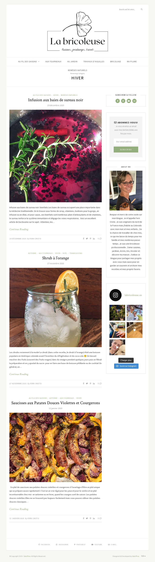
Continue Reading (18, 229)
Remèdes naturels (77, 70)
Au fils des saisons (42, 95)
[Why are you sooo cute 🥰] (134, 330)
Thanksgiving (76, 253)
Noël (65, 253)
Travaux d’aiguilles (93, 61)
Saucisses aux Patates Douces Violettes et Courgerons (55, 403)
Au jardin (72, 61)
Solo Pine (27, 556)
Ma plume (132, 61)
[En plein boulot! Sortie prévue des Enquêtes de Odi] (117, 330)
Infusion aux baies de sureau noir (55, 100)
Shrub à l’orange (55, 258)
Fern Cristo (35, 238)
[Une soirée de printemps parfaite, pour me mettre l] (117, 313)
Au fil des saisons (27, 61)
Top (143, 556)
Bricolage (115, 61)
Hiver (55, 95)
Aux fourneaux (53, 61)
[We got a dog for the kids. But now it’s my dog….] (117, 347)
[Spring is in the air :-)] (134, 313)
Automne (32, 253)
